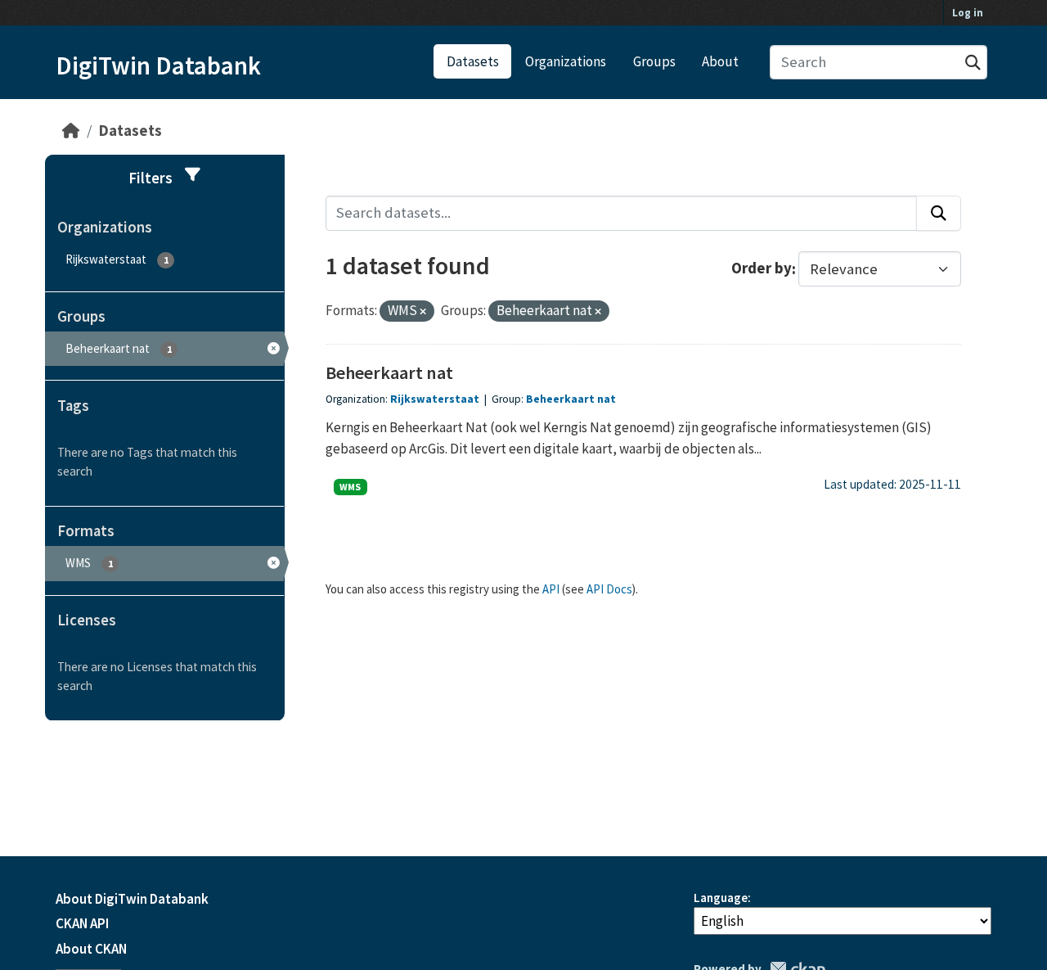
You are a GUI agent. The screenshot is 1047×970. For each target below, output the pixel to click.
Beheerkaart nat (389, 372)
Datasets (473, 61)
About (720, 61)
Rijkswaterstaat (434, 399)
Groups (654, 61)
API (550, 589)
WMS (350, 486)
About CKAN (91, 949)
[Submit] (973, 62)
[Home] (70, 130)
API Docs (609, 589)
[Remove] (423, 312)
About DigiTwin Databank (132, 899)
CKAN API (82, 923)
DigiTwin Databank (158, 65)
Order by (761, 268)
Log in (967, 13)
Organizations (565, 61)
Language (721, 897)
